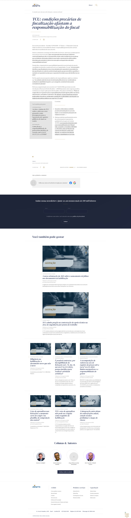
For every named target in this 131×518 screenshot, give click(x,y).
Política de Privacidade (56, 500)
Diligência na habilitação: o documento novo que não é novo (40, 362)
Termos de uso (54, 497)
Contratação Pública (36, 107)
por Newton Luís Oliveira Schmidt (86, 377)
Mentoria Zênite (76, 497)
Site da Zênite (54, 493)
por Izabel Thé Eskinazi (84, 424)
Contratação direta (59, 356)
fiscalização (37, 163)
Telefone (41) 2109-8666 (75, 511)
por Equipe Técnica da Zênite (51, 36)
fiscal (33, 163)
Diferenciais (92, 497)
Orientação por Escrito (78, 495)
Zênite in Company (94, 495)
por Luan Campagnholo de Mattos (61, 421)
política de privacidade (79, 216)
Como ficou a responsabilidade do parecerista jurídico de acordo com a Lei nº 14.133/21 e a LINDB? (40, 130)
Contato (53, 495)
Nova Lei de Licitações (59, 358)
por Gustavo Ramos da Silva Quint (49, 282)
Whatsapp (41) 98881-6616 (88, 511)
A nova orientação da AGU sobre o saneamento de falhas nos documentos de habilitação (65, 277)
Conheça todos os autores (65, 472)
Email (69, 208)
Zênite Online (93, 491)
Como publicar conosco (56, 491)
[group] (40, 458)
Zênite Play (75, 493)
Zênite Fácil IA (76, 491)
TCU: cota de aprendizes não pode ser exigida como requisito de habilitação (65, 414)
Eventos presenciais (94, 493)
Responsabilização (44, 163)
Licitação (53, 273)
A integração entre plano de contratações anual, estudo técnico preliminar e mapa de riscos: (90, 415)
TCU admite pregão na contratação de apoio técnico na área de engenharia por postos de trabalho (65, 323)
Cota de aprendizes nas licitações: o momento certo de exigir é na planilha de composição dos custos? (40, 415)
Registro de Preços (84, 358)
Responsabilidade (35, 35)
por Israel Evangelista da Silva (36, 369)
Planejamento (92, 409)
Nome (46, 208)
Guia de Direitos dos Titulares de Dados (59, 502)
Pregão (48, 320)
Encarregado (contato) (56, 504)
